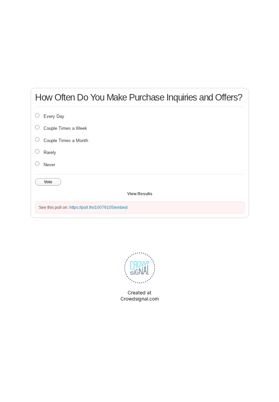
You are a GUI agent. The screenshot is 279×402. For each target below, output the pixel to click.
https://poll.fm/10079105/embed (98, 207)
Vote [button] (48, 182)
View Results (139, 193)
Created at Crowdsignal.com (139, 296)
